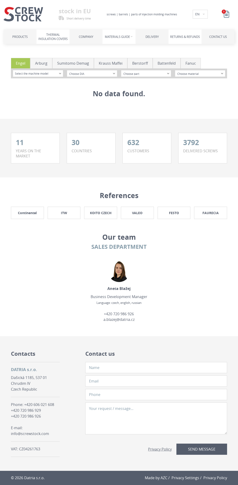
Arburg (41, 63)
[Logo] (23, 14)
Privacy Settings (185, 477)
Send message (201, 449)
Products (20, 37)
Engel (20, 63)
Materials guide (117, 37)
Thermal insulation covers (53, 37)
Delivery (152, 37)
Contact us (218, 37)
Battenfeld (167, 63)
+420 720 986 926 (119, 313)
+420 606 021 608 (39, 404)
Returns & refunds (185, 37)
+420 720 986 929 (26, 410)
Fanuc (190, 63)
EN (198, 14)
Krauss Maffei (110, 63)
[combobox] (38, 73)
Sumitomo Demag (73, 63)
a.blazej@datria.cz (119, 319)
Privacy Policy (160, 449)
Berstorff (140, 63)
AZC (164, 477)
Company (86, 37)
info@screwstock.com (30, 433)
